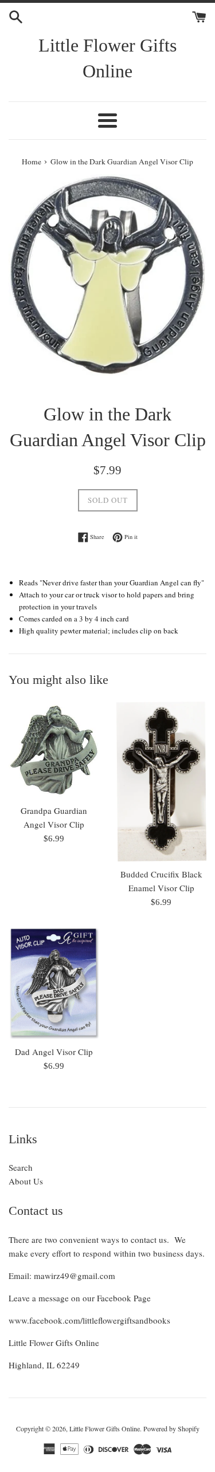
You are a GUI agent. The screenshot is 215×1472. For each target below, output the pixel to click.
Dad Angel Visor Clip (54, 1051)
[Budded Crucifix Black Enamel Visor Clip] (161, 781)
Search (21, 1167)
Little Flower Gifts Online (107, 58)
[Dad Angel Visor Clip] (54, 982)
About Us (26, 1181)
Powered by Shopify (171, 1428)
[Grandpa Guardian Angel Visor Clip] (54, 750)
